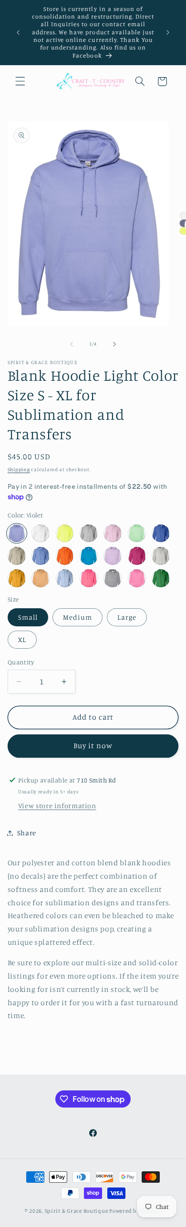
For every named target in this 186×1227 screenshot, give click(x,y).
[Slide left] (71, 344)
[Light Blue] (65, 578)
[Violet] (17, 533)
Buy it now (93, 745)
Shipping (19, 469)
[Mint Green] (137, 533)
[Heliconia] (137, 556)
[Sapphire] (89, 556)
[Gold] (17, 578)
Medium (77, 617)
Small (28, 617)
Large (126, 617)
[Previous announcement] (18, 32)
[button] (20, 81)
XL (22, 639)
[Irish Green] (161, 578)
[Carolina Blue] (40, 556)
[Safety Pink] (89, 578)
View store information (57, 806)
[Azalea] (137, 578)
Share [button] (26, 833)
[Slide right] (114, 344)
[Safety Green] (65, 533)
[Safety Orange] (65, 556)
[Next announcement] (167, 32)
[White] (40, 533)
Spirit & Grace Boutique (77, 1210)
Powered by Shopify (135, 1210)
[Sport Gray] (89, 533)
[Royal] (161, 533)
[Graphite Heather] (112, 578)
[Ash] (161, 556)
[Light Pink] (112, 533)
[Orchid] (112, 556)
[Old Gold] (40, 578)
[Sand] (17, 556)
